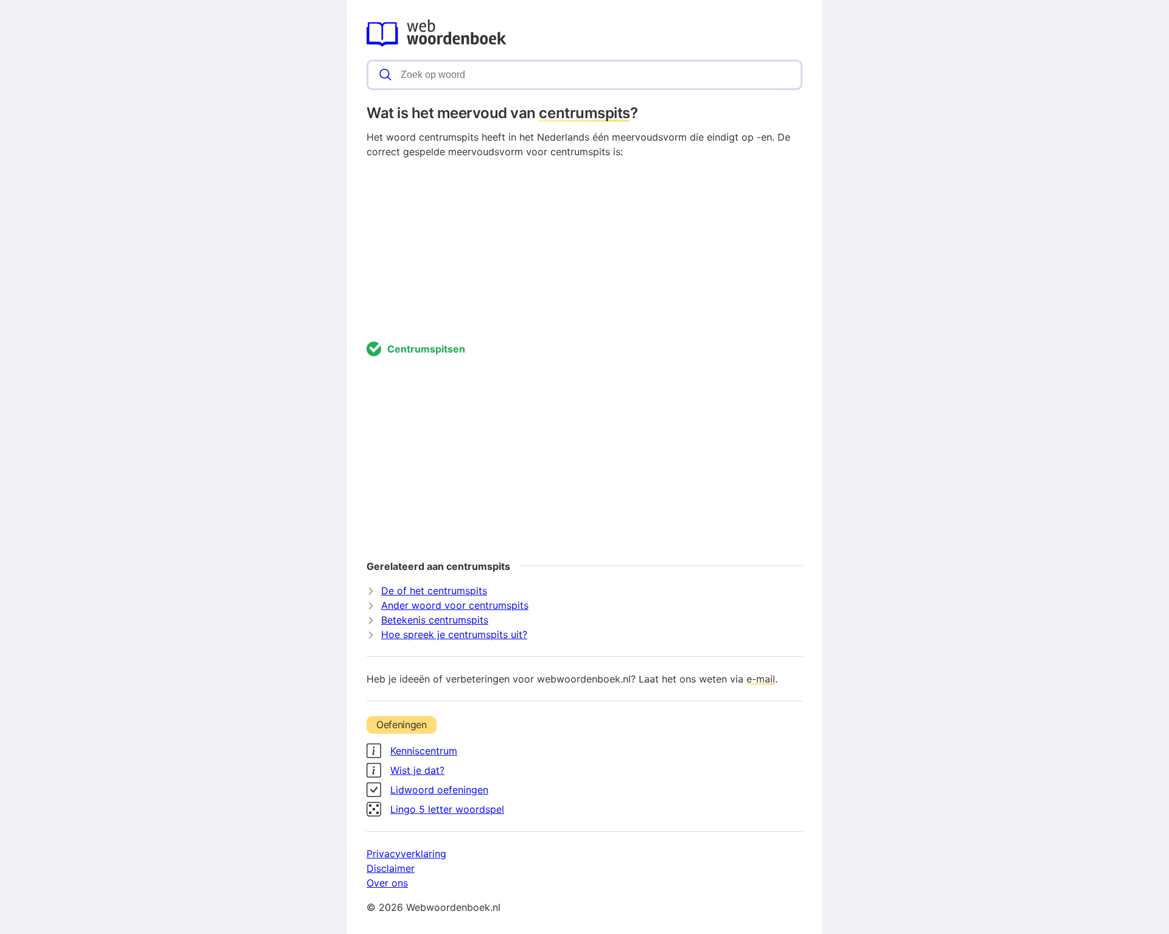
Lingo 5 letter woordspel (447, 809)
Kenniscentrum (423, 751)
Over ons (387, 883)
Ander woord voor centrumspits (454, 605)
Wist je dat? (417, 770)
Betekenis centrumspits (434, 620)
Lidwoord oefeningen (439, 790)
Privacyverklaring (406, 854)
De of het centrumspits (434, 591)
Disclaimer (391, 868)
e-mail (760, 679)
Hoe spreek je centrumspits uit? (454, 634)
